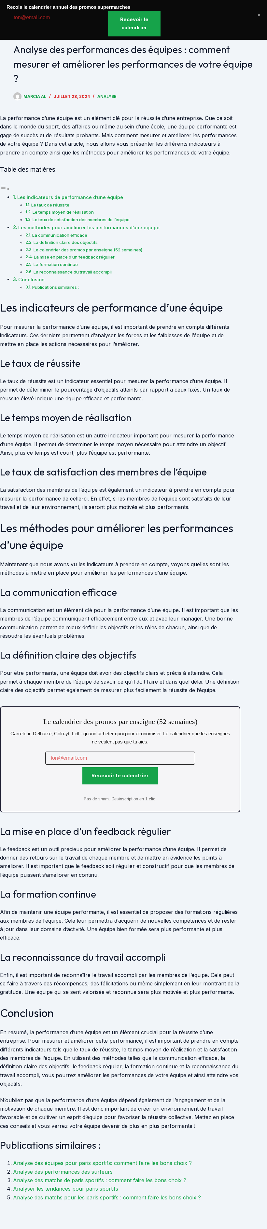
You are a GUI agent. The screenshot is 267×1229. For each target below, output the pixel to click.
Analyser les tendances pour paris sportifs (65, 1188)
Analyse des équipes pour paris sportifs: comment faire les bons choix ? (102, 1163)
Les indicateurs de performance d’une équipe (70, 197)
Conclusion (31, 279)
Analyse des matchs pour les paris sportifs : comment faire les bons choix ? (107, 1197)
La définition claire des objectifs (66, 242)
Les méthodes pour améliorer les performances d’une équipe (89, 227)
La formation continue (56, 264)
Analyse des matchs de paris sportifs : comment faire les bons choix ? (99, 1180)
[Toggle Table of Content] (5, 188)
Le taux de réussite (50, 204)
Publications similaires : (55, 287)
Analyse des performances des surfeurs (63, 1172)
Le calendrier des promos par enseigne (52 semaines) (88, 249)
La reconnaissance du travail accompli (73, 271)
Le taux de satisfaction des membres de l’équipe (81, 219)
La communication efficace (59, 235)
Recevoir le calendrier (120, 775)
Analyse (107, 96)
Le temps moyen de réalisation (63, 212)
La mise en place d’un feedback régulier (74, 257)
